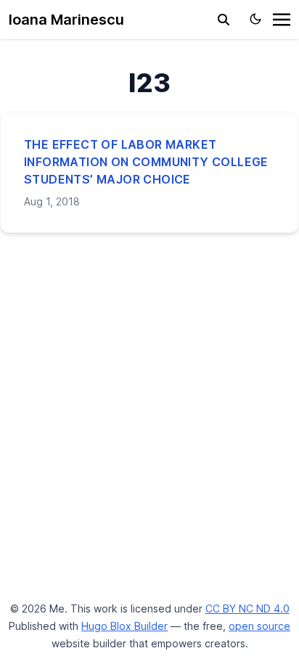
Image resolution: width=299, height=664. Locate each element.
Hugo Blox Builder (124, 626)
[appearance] (255, 18)
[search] (223, 19)
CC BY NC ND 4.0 (247, 608)
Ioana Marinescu (66, 19)
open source (259, 626)
